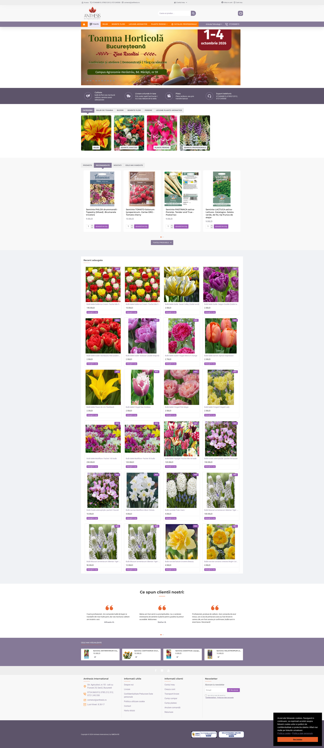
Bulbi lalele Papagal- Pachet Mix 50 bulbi (180, 458)
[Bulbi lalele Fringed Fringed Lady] (220, 387)
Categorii (87, 110)
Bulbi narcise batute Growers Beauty (179, 561)
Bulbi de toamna (104, 110)
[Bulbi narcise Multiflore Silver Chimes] (142, 490)
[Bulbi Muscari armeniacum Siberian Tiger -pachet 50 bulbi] (103, 541)
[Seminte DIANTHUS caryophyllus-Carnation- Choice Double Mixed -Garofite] (168, 654)
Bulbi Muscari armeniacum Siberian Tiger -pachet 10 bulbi (143, 561)
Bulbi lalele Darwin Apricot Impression (219, 356)
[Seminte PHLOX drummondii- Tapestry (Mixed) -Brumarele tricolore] (102, 189)
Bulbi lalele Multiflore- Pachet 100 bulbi (102, 458)
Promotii (87, 165)
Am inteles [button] (297, 739)
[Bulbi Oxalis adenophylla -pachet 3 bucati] (103, 490)
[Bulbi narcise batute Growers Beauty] (181, 541)
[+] (92, 226)
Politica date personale (302, 733)
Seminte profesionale (195, 147)
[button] (313, 733)
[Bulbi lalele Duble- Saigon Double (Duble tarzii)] (220, 284)
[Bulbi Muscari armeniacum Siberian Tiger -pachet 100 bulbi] (220, 490)
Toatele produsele (161, 243)
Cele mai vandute (134, 165)
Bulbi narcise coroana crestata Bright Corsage (221, 561)
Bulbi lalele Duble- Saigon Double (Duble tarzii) (221, 304)
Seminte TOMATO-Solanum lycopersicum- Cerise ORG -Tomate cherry (140, 212)
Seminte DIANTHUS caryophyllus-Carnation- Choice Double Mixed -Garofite (188, 651)
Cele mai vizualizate (91, 643)
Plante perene (162, 147)
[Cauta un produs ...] (193, 13)
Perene (148, 110)
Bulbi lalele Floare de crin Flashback (100, 407)
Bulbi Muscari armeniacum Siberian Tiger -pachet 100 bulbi (221, 510)
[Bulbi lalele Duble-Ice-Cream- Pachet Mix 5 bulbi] (142, 284)
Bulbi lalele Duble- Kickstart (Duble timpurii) (142, 356)
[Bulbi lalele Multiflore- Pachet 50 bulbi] (142, 438)
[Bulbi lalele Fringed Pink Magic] (181, 387)
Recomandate (103, 165)
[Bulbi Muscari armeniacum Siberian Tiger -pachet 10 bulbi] (142, 541)
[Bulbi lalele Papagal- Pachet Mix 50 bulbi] (181, 438)
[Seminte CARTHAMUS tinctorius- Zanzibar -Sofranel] (127, 654)
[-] (92, 228)
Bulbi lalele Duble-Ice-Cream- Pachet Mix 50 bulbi (104, 304)
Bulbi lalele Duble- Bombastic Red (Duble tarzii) (104, 356)
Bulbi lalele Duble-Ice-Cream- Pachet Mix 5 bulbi (143, 304)
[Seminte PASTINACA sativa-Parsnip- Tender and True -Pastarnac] (182, 189)
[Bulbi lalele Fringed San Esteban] (142, 387)
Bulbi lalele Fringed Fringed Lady (216, 407)
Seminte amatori (129, 147)
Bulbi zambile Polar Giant (175, 510)
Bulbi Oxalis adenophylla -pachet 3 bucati (103, 510)
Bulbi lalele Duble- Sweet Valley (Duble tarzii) (182, 304)
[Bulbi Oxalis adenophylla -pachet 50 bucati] (220, 438)
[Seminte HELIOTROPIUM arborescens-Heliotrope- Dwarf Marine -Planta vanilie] (210, 654)
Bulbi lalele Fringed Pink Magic (177, 407)
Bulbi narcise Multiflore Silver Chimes (140, 510)
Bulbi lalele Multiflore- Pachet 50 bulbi (140, 458)
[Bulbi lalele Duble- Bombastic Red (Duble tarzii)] (103, 335)
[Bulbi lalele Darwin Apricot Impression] (220, 335)
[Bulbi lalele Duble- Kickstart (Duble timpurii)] (142, 335)
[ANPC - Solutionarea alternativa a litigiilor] (204, 734)
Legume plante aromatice (169, 110)
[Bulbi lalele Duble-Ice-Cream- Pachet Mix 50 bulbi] (103, 284)
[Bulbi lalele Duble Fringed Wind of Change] (181, 335)
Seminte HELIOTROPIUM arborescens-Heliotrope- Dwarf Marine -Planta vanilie (229, 651)
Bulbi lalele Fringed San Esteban (138, 407)
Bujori (120, 110)
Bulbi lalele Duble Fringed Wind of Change (181, 356)
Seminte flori (134, 110)
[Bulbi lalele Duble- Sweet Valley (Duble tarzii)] (181, 284)
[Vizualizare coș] (240, 13)
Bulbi (96, 147)
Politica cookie (284, 733)
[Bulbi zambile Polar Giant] (181, 490)
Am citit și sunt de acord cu (220, 696)
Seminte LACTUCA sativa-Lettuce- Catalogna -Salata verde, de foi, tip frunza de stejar (220, 213)
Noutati (118, 165)
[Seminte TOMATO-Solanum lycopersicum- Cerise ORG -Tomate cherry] (142, 189)
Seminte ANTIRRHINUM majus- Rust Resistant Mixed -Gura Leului (106, 651)
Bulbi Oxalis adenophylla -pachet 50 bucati (220, 458)
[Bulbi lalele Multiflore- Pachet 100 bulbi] (103, 438)
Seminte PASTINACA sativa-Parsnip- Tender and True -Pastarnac (180, 212)
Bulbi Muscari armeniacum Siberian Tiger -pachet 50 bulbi (104, 561)
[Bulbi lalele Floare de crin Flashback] (103, 387)
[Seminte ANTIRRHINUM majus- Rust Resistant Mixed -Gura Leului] (86, 654)
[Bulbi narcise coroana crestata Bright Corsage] (220, 541)
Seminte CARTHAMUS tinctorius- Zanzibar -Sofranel (147, 651)
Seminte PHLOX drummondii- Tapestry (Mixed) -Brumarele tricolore (101, 212)
